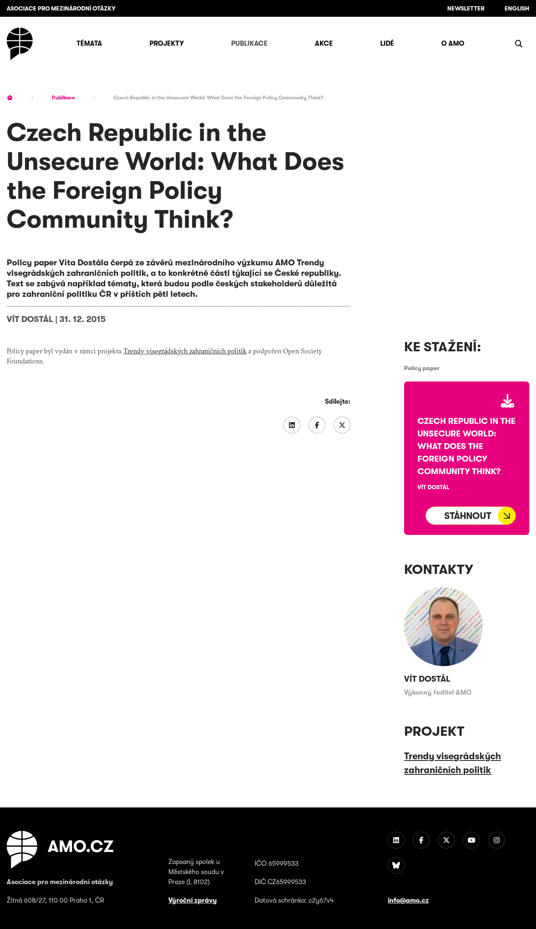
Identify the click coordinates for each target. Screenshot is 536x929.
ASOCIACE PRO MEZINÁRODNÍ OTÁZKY (61, 8)
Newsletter (465, 8)
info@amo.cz (408, 900)
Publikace (63, 98)
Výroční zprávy (192, 900)
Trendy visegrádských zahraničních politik (185, 351)
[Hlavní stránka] (10, 97)
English (517, 8)
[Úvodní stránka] (20, 44)
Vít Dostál (30, 319)
